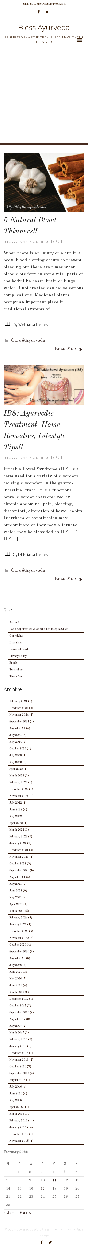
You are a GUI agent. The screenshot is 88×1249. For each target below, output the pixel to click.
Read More (65, 348)
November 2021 (19, 857)
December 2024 (18, 708)
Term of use (16, 669)
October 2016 (17, 1066)
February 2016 (18, 1120)
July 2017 (15, 1026)
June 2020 (15, 972)
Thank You (16, 676)
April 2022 (16, 823)
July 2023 (15, 755)
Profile (13, 662)
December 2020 (18, 931)
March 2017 (16, 1032)
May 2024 (15, 742)
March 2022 (16, 829)
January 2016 (18, 1127)
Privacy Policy (18, 656)
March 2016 (16, 1114)
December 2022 (18, 789)
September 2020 (19, 951)
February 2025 (18, 701)
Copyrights (16, 635)
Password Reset (18, 649)
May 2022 (15, 816)
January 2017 (18, 1046)
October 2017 (17, 1005)
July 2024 (15, 735)
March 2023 (16, 775)
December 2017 (18, 999)
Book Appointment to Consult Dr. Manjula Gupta (38, 629)
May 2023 (15, 762)
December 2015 (18, 1134)
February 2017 (18, 1039)
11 (54, 1180)
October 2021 (17, 863)
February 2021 (18, 917)
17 (43, 1188)
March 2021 (16, 911)
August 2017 (17, 1019)
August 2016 (17, 1080)
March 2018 (16, 992)
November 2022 (19, 796)
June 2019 (15, 985)
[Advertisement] (44, 99)
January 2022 (18, 843)
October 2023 (17, 748)
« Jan (9, 1213)
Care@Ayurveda (28, 340)
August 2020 (17, 958)
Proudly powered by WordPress (27, 1229)
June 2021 (15, 890)
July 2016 (15, 1086)
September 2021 (19, 870)
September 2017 (19, 1012)
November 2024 (19, 714)
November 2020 (19, 938)
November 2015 (19, 1141)
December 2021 (18, 850)
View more (44, 182)
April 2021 (16, 904)
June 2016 (15, 1093)
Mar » (25, 1213)
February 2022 (18, 836)
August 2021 (17, 877)
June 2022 (15, 809)
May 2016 (15, 1100)
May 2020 (15, 978)
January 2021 (18, 924)
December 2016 (18, 1053)
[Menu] (79, 40)
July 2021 (15, 884)
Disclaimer (15, 642)
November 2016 (19, 1059)
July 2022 (15, 802)
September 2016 (19, 1073)
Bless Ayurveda (44, 27)
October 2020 (17, 944)
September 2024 (19, 721)
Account (14, 622)
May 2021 (15, 897)
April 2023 (16, 769)
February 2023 (18, 782)
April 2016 (16, 1107)
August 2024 (17, 728)
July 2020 (15, 965)
